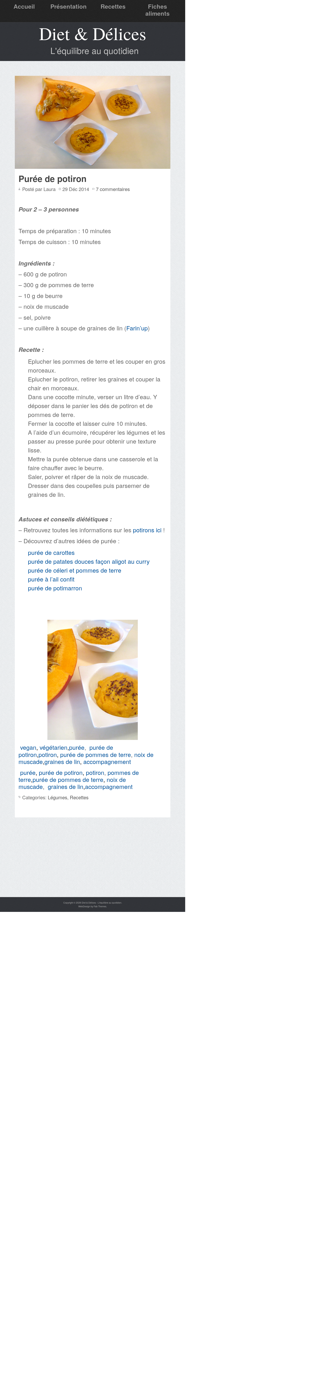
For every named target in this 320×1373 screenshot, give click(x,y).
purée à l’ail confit (51, 579)
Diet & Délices (92, 33)
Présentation (68, 6)
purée (76, 747)
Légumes (57, 797)
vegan (28, 747)
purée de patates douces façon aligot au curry (89, 561)
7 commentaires (113, 188)
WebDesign (84, 906)
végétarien (53, 747)
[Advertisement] (92, 869)
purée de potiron (61, 772)
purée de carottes (51, 552)
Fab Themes (100, 906)
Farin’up (137, 328)
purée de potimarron (55, 588)
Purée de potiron (52, 178)
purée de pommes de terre (95, 754)
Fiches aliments (157, 10)
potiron (48, 754)
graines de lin (62, 761)
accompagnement (107, 761)
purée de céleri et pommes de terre (74, 570)
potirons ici (147, 529)
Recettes (113, 6)
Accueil (24, 6)
